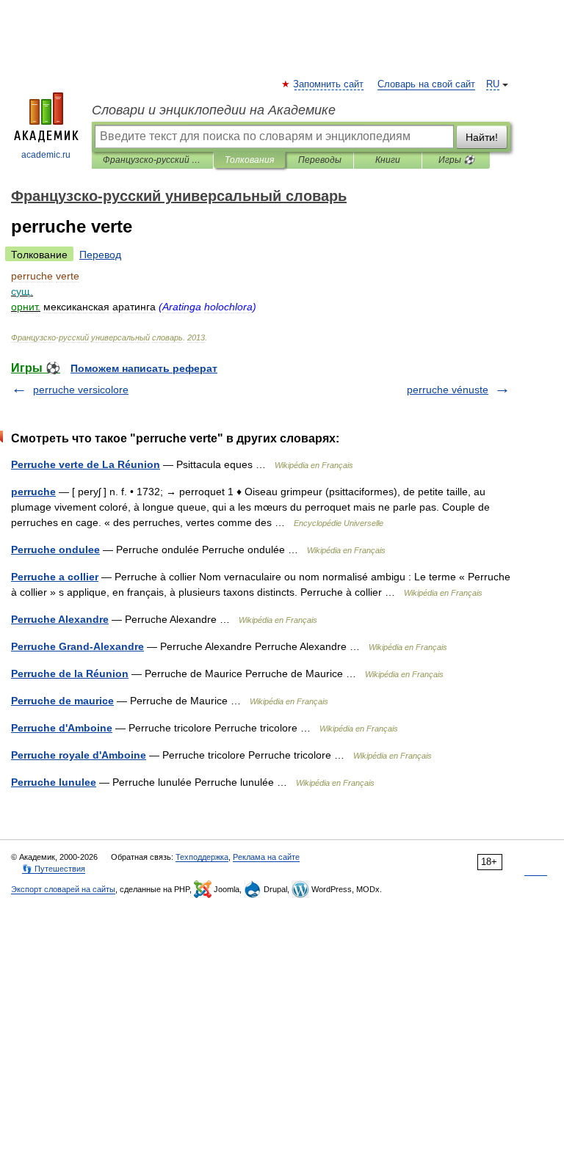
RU (492, 84)
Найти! (482, 137)
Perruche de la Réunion (70, 673)
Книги (387, 160)
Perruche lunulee (53, 782)
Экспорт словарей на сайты (63, 889)
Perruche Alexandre (60, 619)
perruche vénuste (447, 389)
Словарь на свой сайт (426, 84)
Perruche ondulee (55, 549)
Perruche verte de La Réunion (85, 464)
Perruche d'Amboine (61, 728)
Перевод (100, 254)
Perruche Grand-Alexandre (77, 646)
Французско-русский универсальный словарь (152, 160)
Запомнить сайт (329, 84)
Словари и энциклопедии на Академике (214, 110)
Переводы (319, 160)
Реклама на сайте (266, 857)
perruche (33, 491)
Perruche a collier (54, 577)
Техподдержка (202, 857)
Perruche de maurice (62, 701)
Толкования (249, 160)
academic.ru (45, 155)
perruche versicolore (81, 389)
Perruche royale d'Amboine (78, 755)
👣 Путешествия (53, 868)
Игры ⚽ (456, 160)
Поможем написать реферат (143, 368)
